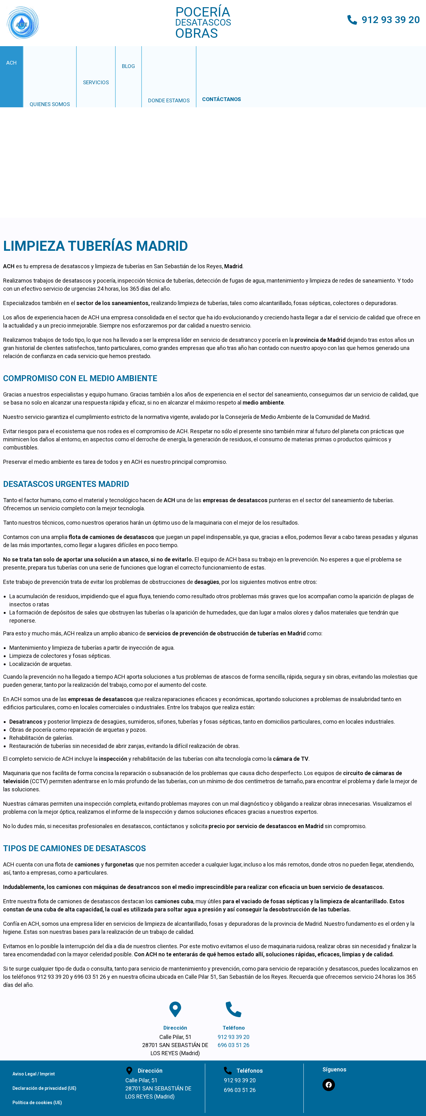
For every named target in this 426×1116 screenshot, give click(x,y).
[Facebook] (328, 1085)
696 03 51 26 (233, 1045)
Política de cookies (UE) (37, 1102)
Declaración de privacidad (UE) (44, 1088)
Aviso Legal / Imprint (33, 1073)
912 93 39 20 (391, 20)
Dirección (175, 1028)
